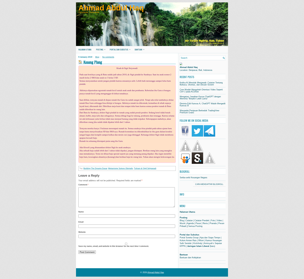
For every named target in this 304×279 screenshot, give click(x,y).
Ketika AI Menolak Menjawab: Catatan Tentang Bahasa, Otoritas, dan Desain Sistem (201, 83)
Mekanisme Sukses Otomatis (120, 168)
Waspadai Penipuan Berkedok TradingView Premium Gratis (199, 111)
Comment (83, 185)
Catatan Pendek (201, 220)
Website (82, 232)
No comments (108, 57)
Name (81, 212)
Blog (97, 57)
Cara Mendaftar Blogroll (209, 184)
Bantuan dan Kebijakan (190, 257)
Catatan (189, 220)
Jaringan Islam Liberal (198, 246)
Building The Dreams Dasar (95, 168)
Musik (182, 223)
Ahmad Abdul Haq (111, 8)
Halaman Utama (84, 49)
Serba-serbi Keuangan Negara (193, 177)
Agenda (190, 223)
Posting (100, 49)
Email (80, 222)
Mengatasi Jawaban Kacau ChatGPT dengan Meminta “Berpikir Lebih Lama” (200, 97)
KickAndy (197, 243)
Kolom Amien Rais (188, 240)
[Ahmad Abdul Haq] (181, 64)
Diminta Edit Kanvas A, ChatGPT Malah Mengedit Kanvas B (202, 104)
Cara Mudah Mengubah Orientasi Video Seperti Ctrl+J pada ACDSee (201, 90)
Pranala (213, 223)
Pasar (198, 223)
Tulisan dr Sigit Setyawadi (145, 168)
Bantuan (139, 49)
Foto (213, 220)
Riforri (201, 240)
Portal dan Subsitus (120, 49)
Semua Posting (195, 226)
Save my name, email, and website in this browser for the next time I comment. (113, 246)
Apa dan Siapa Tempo (210, 237)
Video (219, 220)
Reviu (205, 223)
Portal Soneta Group (189, 237)
